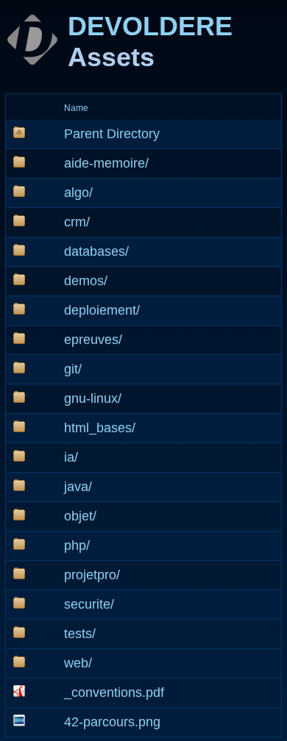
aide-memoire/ (106, 163)
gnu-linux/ (92, 398)
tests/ (80, 633)
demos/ (85, 280)
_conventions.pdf (114, 692)
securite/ (89, 604)
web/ (78, 663)
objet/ (80, 516)
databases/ (96, 251)
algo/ (78, 192)
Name (76, 108)
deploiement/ (102, 310)
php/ (77, 545)
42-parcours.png (112, 722)
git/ (73, 369)
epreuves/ (93, 339)
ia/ (71, 457)
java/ (78, 486)
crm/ (77, 222)
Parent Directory (112, 133)
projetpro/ (92, 575)
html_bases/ (99, 427)
